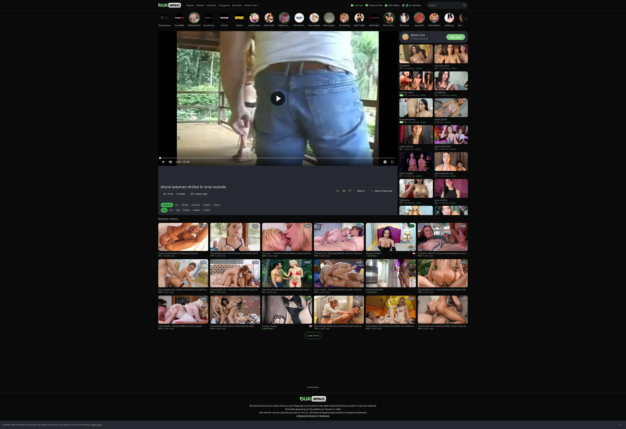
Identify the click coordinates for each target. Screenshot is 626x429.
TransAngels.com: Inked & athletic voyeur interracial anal (442, 326)
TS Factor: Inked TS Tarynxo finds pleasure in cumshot (442, 253)
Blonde (185, 204)
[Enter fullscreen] (392, 162)
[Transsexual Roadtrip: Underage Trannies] (183, 240)
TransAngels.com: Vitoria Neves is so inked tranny (234, 253)
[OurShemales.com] (169, 5)
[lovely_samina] (416, 138)
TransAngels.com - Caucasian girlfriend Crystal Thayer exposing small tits (235, 290)
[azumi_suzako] (416, 164)
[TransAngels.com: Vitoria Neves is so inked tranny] (235, 240)
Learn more (96, 424)
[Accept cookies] (620, 425)
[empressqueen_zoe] (451, 164)
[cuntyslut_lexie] (451, 57)
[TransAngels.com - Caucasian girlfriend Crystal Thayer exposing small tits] (235, 276)
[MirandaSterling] (416, 111)
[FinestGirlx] (416, 57)
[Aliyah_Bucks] (451, 111)
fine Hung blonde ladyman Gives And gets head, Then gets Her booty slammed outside (287, 290)
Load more (313, 335)
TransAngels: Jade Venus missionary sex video (232, 326)
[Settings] (385, 162)
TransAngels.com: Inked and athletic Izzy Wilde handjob (390, 326)
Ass (177, 204)
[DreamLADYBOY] (391, 240)
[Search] (464, 5)
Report (361, 190)
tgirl (178, 210)
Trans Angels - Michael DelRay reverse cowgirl (180, 326)
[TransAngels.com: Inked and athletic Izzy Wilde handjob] (391, 313)
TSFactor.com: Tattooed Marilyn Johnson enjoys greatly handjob (339, 253)
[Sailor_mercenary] (451, 138)
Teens (216, 204)
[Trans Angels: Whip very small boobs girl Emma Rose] (339, 313)
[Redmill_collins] (416, 84)
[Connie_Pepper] (287, 313)
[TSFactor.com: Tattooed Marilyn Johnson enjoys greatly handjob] (339, 240)
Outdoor (207, 204)
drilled (207, 210)
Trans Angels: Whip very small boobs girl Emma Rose (339, 326)
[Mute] (170, 162)
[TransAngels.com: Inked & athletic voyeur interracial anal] (443, 313)
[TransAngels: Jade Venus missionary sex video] (235, 313)
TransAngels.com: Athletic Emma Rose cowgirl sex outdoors (183, 290)
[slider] (277, 158)
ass (171, 210)
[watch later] (162, 226)
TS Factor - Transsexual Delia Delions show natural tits (287, 253)
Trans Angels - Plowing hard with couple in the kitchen (339, 290)
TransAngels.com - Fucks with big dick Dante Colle (442, 290)
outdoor (196, 210)
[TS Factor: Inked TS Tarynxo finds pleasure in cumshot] (443, 240)
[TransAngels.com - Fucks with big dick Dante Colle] (443, 276)
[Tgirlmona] (416, 191)
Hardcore (195, 204)
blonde (186, 210)
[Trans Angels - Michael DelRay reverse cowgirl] (183, 313)
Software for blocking (306, 415)
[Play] (277, 98)
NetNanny (325, 415)
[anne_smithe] (451, 191)
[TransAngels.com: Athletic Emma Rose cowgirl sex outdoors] (183, 276)
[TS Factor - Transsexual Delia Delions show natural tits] (287, 240)
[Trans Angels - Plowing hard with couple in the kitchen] (339, 276)
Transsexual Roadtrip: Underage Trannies (178, 253)
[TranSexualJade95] (391, 276)
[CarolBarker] (451, 84)
